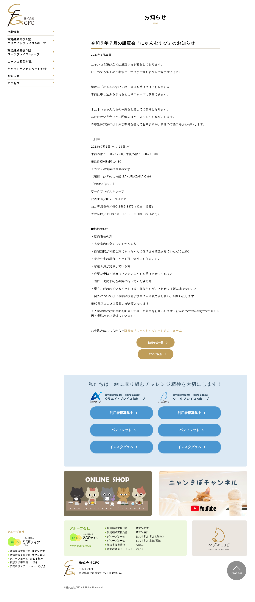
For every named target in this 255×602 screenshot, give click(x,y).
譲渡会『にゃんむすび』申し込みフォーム (153, 330)
